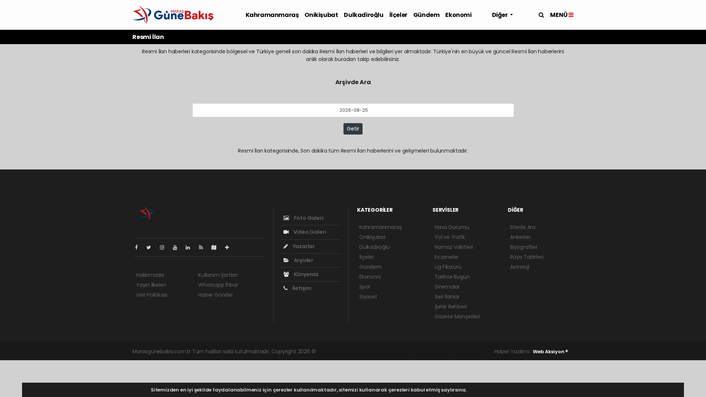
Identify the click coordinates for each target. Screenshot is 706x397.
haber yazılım (435, 351)
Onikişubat (321, 15)
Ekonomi (458, 15)
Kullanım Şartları (218, 275)
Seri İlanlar (447, 296)
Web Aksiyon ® (550, 351)
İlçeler (398, 15)
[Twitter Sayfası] (151, 247)
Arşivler (303, 260)
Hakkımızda (150, 275)
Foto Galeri (308, 218)
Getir (353, 128)
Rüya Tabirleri (526, 257)
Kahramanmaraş (272, 15)
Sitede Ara (522, 227)
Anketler (520, 237)
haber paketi (368, 351)
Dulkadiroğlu (363, 15)
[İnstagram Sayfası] (165, 247)
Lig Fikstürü (448, 267)
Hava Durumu (452, 227)
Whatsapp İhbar (218, 285)
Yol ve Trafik (450, 237)
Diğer (500, 15)
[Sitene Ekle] (230, 247)
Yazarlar (303, 246)
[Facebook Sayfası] (139, 247)
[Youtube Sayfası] (178, 247)
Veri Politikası (151, 294)
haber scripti (401, 351)
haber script (468, 351)
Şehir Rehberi (451, 306)
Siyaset (368, 296)
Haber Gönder (215, 294)
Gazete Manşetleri (457, 316)
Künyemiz (306, 274)
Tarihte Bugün (452, 276)
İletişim (301, 288)
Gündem (426, 15)
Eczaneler (447, 257)
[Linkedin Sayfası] (191, 247)
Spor (364, 286)
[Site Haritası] (216, 247)
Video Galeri (309, 232)
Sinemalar (447, 286)
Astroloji (519, 267)
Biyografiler (524, 247)
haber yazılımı (334, 351)
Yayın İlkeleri (151, 285)
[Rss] (204, 247)
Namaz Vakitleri (454, 247)
